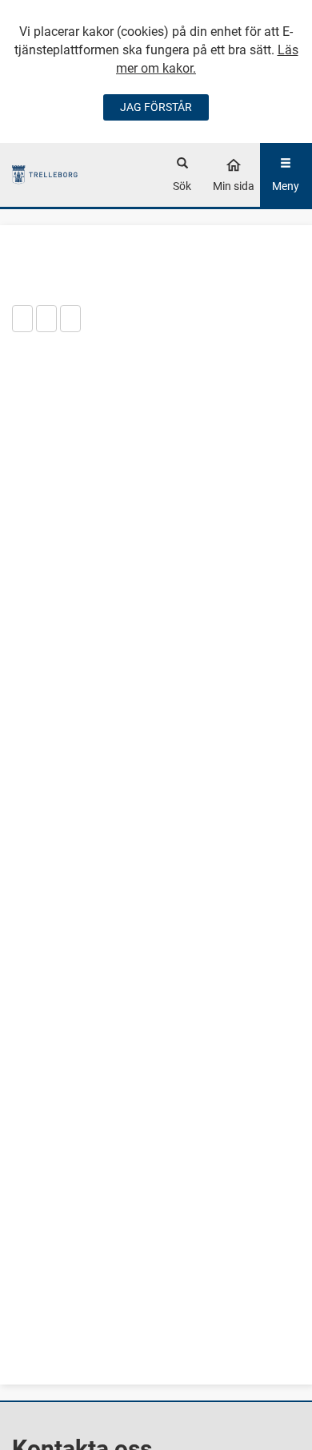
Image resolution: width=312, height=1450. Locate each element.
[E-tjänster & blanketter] (45, 174)
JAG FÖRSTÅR (156, 107)
